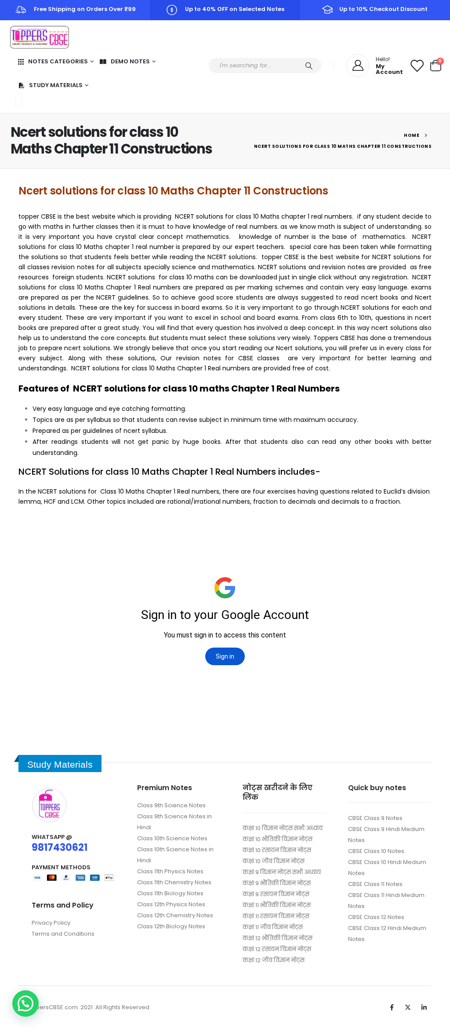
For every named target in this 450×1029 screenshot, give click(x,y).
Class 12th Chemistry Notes (175, 915)
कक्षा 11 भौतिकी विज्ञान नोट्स (277, 905)
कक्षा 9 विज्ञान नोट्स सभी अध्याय (282, 872)
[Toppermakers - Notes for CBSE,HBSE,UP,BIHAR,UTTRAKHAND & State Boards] (39, 37)
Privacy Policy (51, 923)
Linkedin (424, 1007)
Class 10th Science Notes (172, 838)
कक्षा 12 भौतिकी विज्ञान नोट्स (277, 938)
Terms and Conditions (63, 934)
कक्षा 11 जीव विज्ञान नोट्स (273, 927)
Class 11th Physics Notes (170, 871)
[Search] (309, 65)
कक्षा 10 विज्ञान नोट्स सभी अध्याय (283, 828)
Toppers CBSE (334, 337)
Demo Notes (130, 61)
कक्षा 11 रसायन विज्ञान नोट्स (276, 916)
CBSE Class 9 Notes (375, 818)
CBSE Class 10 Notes (376, 851)
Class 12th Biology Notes (171, 926)
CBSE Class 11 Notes (375, 884)
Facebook (391, 1007)
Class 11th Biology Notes (170, 893)
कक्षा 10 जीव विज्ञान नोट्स (274, 861)
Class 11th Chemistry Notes (174, 882)
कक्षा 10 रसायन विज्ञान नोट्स (277, 850)
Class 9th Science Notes (171, 805)
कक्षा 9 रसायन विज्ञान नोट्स (276, 894)
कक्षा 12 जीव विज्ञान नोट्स (274, 960)
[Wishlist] (416, 65)
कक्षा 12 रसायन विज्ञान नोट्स (277, 949)
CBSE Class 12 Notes (376, 917)
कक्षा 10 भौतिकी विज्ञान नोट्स (277, 839)
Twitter (407, 1007)
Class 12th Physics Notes (171, 904)
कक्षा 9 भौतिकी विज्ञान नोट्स (277, 883)
